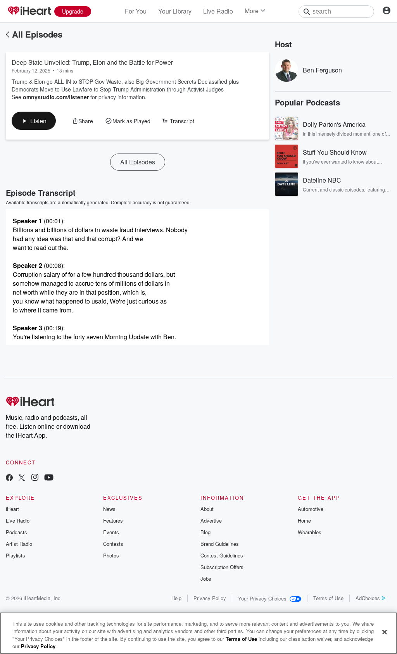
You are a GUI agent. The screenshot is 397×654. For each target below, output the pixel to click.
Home (304, 520)
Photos (111, 555)
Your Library (175, 11)
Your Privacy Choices (262, 598)
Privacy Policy (209, 598)
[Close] (384, 631)
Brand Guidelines (219, 543)
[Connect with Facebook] (9, 478)
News (109, 509)
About (207, 509)
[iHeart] (29, 11)
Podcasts (16, 532)
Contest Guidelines (221, 555)
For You (136, 11)
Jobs (205, 578)
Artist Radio (19, 543)
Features (113, 520)
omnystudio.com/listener (56, 97)
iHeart (12, 509)
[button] (34, 121)
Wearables (309, 532)
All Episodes (37, 34)
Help (176, 598)
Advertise (211, 520)
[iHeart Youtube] (49, 478)
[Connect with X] (22, 478)
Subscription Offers (221, 567)
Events (111, 532)
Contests (113, 543)
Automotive (310, 509)
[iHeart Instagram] (34, 478)
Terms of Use (328, 598)
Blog (205, 532)
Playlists (15, 555)
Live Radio (218, 11)
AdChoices (368, 598)
